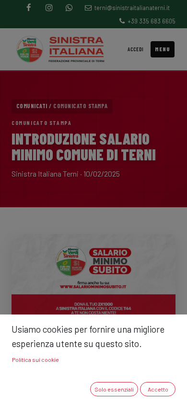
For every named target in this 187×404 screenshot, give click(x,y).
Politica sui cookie (35, 359)
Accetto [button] (158, 389)
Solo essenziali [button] (114, 389)
